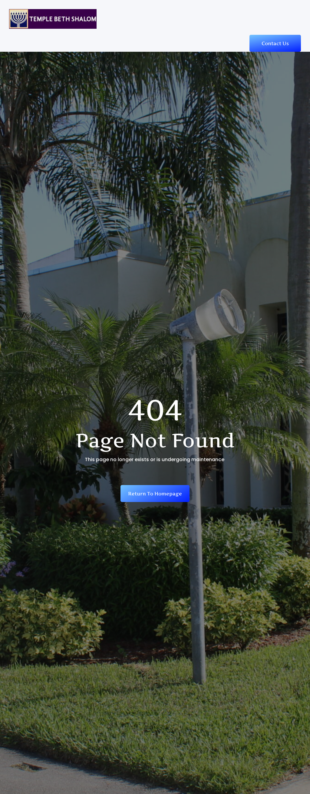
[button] (295, 15)
